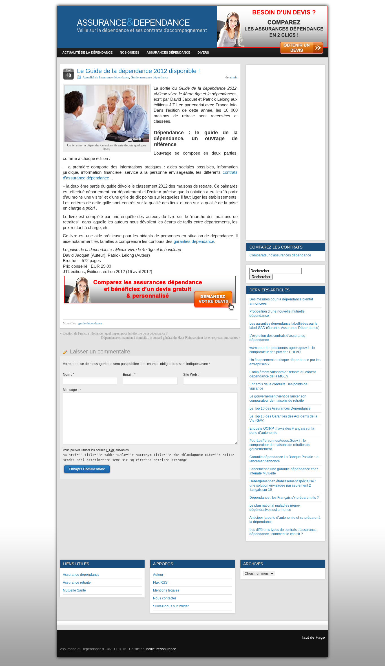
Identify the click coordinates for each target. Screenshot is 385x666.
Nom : (68, 375)
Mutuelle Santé (74, 590)
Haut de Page (312, 637)
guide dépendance (90, 323)
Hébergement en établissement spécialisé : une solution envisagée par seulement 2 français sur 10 (282, 485)
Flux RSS (160, 582)
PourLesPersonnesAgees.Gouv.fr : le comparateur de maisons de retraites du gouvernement (279, 445)
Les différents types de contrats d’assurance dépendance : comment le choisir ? (283, 532)
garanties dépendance (194, 241)
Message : (72, 390)
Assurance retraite (77, 582)
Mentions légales (166, 590)
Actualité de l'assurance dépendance (106, 77)
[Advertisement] (285, 152)
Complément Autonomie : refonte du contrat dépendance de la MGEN (282, 374)
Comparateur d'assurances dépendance (280, 255)
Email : (129, 375)
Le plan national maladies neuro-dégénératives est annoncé (274, 508)
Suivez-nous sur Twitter (171, 606)
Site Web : (191, 375)
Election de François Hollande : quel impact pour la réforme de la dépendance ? (115, 333)
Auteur (158, 575)
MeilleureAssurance (160, 649)
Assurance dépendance (81, 575)
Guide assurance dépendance (149, 77)
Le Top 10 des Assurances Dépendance (280, 408)
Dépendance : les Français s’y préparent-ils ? (284, 498)
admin (233, 77)
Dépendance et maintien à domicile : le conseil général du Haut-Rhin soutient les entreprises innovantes (169, 338)
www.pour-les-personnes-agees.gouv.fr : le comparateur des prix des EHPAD (282, 350)
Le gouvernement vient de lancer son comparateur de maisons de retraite (277, 398)
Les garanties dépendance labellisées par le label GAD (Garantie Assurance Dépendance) (284, 326)
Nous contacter (164, 598)
